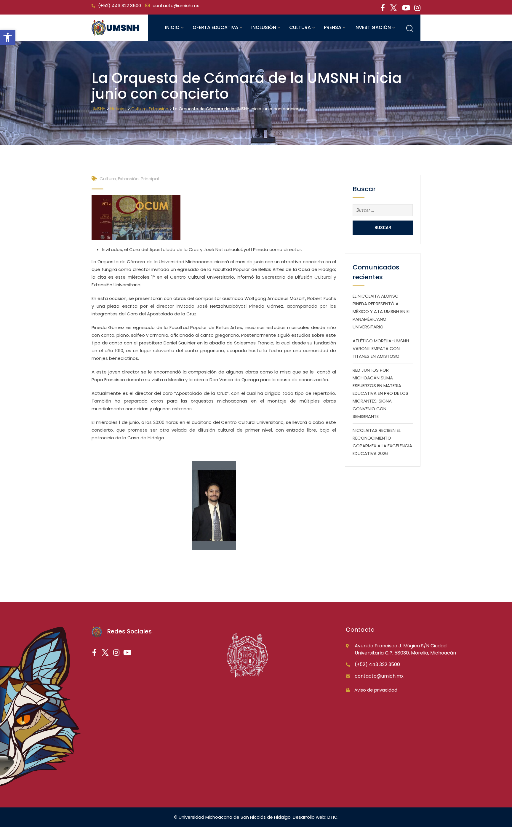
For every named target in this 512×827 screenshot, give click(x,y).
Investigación (372, 27)
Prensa (332, 27)
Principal (150, 178)
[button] (7, 37)
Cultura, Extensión (119, 178)
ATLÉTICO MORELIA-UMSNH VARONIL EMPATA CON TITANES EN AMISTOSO (381, 348)
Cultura (300, 27)
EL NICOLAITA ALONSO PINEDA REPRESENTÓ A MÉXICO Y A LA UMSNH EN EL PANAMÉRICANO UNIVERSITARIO (381, 311)
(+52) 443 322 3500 (119, 5)
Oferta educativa (215, 27)
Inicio (172, 27)
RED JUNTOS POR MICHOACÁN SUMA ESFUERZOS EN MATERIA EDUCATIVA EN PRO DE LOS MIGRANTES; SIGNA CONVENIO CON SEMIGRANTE (380, 393)
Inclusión (263, 27)
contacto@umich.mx (176, 5)
